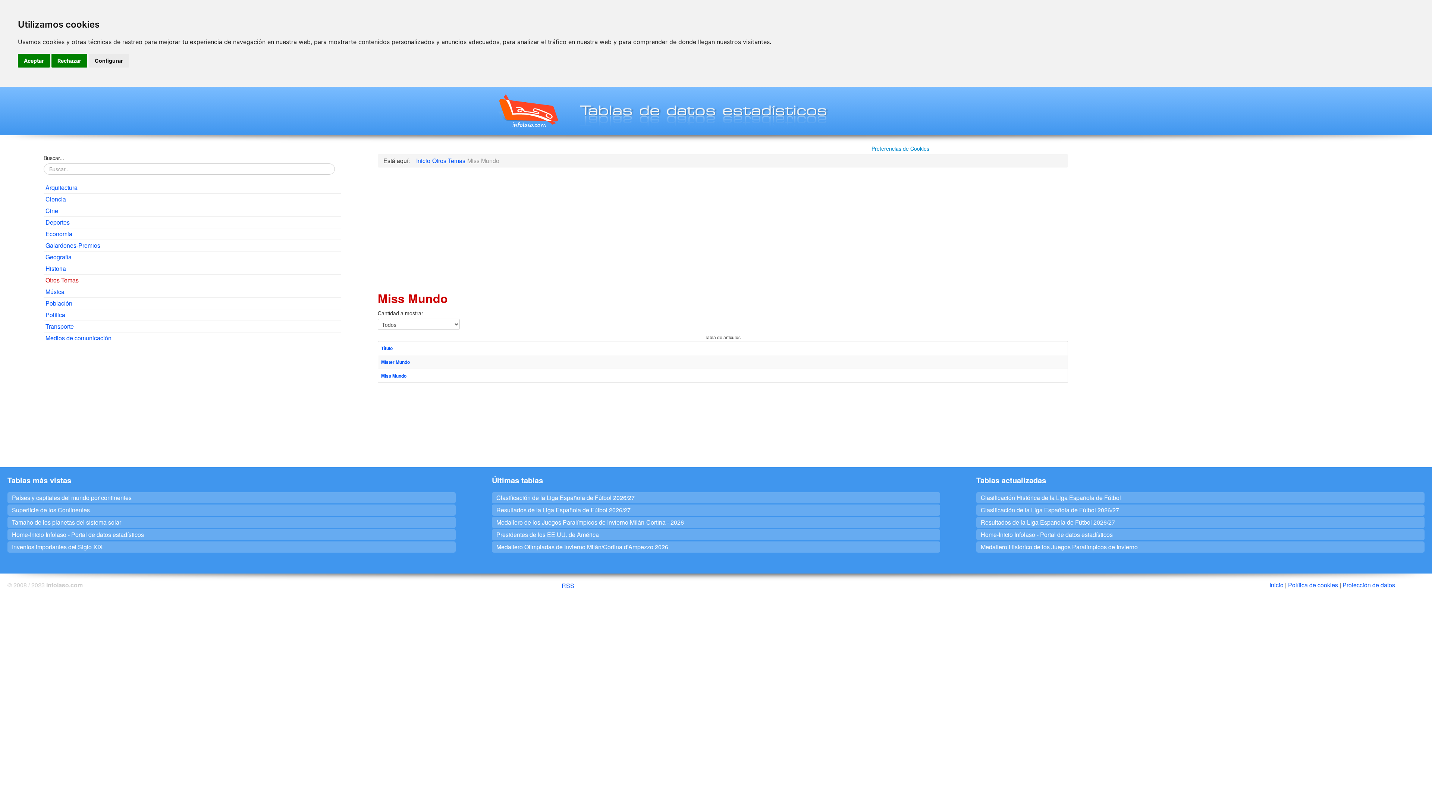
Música (55, 291)
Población (58, 303)
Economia (58, 233)
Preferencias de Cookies (900, 148)
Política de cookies (1313, 585)
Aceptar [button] (34, 60)
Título (387, 348)
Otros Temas (62, 280)
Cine (51, 210)
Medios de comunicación (78, 338)
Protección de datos (1368, 585)
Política (55, 314)
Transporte (59, 326)
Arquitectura (61, 187)
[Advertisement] (192, 404)
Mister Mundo (395, 362)
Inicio (1276, 585)
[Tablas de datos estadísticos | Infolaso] (528, 110)
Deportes (57, 222)
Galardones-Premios (72, 245)
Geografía (58, 257)
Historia (55, 268)
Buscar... (54, 158)
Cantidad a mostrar (400, 313)
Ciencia (55, 199)
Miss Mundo (393, 375)
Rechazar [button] (69, 60)
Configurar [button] (109, 60)
